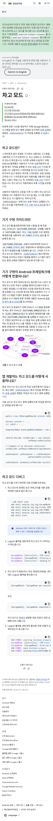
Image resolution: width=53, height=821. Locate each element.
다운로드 (5, 711)
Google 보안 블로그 (10, 749)
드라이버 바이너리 (9, 724)
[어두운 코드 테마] (45, 413)
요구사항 (5, 707)
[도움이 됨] (18, 89)
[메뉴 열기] (4, 3)
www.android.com (10, 782)
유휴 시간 (36, 167)
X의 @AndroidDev (10, 740)
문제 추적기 (6, 795)
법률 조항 (29, 805)
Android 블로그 (8, 744)
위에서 (22, 617)
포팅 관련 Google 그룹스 (12, 762)
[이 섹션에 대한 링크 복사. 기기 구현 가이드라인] (33, 220)
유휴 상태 (44, 130)
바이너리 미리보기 (9, 716)
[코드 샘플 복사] (49, 413)
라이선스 (39, 805)
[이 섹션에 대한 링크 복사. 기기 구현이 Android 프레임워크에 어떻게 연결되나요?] (31, 276)
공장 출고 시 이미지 (10, 720)
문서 (4, 12)
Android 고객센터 (9, 773)
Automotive (21, 83)
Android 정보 (7, 805)
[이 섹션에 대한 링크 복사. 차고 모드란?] (22, 148)
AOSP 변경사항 (28, 44)
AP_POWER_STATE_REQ (33, 235)
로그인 (47, 3)
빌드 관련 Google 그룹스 (12, 758)
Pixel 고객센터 (7, 778)
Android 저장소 (8, 703)
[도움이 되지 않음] (22, 89)
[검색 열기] (34, 3)
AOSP (4, 83)
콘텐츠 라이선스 (42, 679)
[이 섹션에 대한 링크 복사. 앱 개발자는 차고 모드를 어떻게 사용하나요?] (18, 381)
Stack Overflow (8, 791)
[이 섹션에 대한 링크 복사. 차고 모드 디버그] (27, 477)
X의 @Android (8, 736)
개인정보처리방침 (11, 809)
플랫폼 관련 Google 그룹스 (13, 753)
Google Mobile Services (12, 786)
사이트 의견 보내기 (28, 809)
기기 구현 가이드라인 (34, 205)
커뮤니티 (19, 805)
